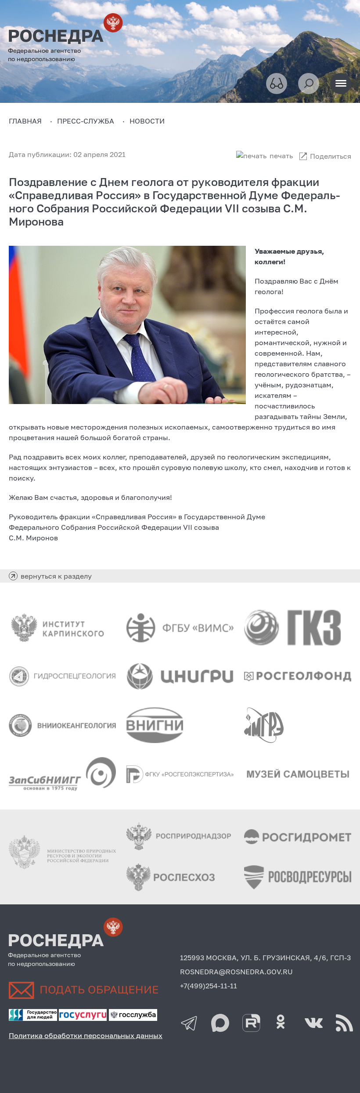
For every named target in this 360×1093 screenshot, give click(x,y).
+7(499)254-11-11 (208, 985)
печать (281, 155)
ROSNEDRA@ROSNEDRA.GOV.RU (236, 971)
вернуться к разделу (56, 576)
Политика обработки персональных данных (85, 1035)
